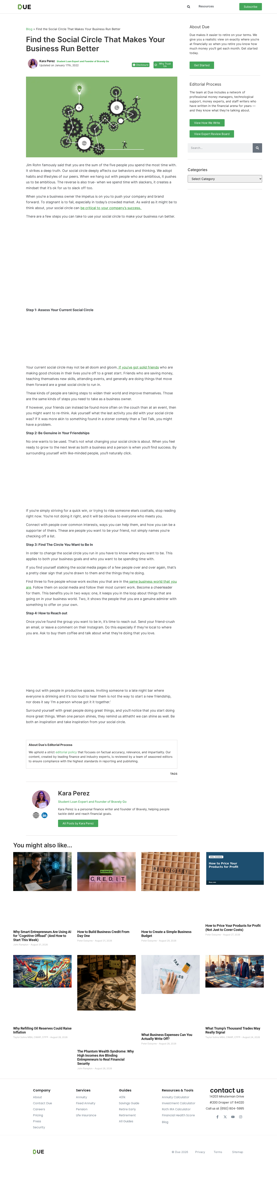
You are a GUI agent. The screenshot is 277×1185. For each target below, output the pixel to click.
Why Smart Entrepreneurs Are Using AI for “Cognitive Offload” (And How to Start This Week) (42, 936)
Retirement (127, 1115)
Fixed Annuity (85, 1103)
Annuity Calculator (175, 1097)
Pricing (38, 1115)
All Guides (126, 1121)
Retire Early (127, 1109)
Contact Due (42, 1103)
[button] (188, 6)
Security (39, 1127)
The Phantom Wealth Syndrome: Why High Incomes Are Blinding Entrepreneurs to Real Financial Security (105, 1057)
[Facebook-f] (217, 1116)
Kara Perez (74, 793)
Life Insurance (86, 1115)
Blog (29, 29)
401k (122, 1097)
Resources (206, 6)
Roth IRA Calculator (176, 1109)
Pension (81, 1109)
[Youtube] (233, 1116)
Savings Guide (129, 1103)
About (37, 1097)
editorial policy (66, 752)
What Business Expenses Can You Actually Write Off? (166, 1037)
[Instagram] (240, 1116)
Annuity (81, 1097)
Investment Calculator (178, 1103)
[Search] (257, 148)
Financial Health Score (178, 1115)
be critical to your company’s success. (111, 208)
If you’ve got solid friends (138, 367)
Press (37, 1121)
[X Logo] (225, 1116)
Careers (39, 1109)
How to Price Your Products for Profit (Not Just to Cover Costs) (233, 928)
